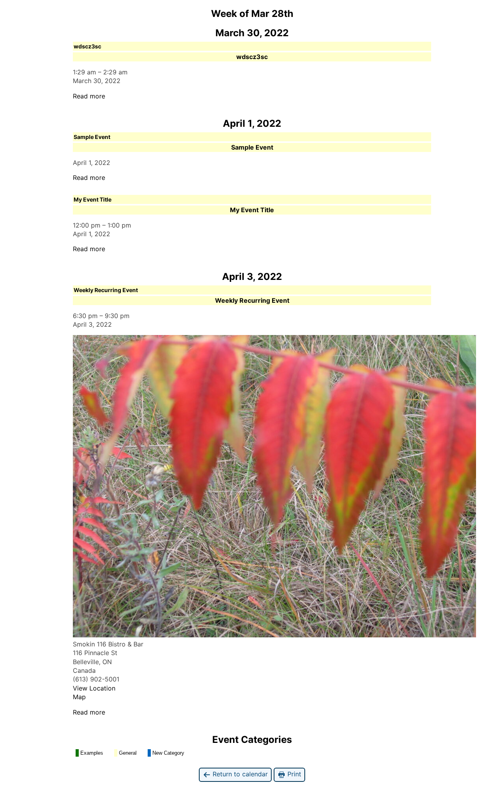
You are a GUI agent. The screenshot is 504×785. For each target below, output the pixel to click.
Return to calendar (239, 774)
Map (79, 697)
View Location (94, 688)
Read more (89, 96)
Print (293, 774)
